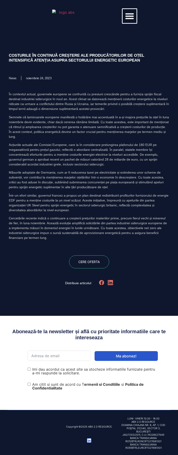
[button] (129, 16)
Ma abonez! (126, 356)
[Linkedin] (89, 440)
